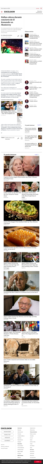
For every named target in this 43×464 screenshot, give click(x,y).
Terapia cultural (33, 101)
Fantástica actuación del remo (35, 83)
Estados (7, 137)
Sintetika (19, 441)
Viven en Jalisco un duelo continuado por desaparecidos (35, 63)
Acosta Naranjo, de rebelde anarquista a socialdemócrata (34, 37)
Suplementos (32, 428)
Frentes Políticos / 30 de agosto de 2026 (35, 88)
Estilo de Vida (32, 441)
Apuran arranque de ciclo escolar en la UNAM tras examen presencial (35, 44)
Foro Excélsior (20, 445)
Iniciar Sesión (7, 431)
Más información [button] (25, 462)
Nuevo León (11, 137)
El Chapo (19, 453)
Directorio (2, 444)
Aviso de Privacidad (4, 448)
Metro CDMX (20, 451)
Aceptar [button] (37, 461)
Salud (31, 439)
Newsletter (7, 434)
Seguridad (7, 139)
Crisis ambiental (21, 447)
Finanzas (19, 433)
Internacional (20, 432)
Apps (31, 447)
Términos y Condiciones (5, 446)
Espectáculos (20, 439)
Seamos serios (33, 106)
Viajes (31, 443)
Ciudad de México (21, 435)
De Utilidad (32, 445)
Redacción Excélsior (7, 35)
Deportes (19, 437)
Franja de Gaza (20, 449)
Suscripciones (33, 457)
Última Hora (39, 11)
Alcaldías (32, 435)
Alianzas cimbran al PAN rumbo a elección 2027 (35, 49)
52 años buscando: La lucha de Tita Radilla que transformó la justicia (35, 56)
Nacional (19, 430)
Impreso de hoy (39, 12)
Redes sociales (33, 433)
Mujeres (19, 457)
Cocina (31, 437)
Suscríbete (7, 440)
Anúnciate (37, 8)
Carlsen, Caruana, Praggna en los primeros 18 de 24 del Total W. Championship (35, 95)
